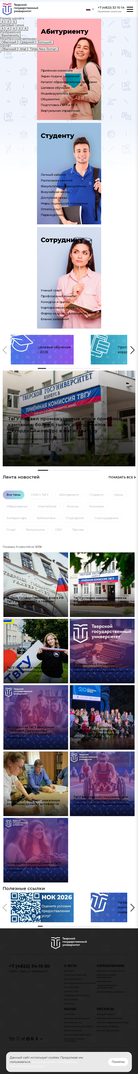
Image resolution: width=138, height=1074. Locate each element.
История (68, 971)
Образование (16, 506)
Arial (23, 49)
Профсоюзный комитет (59, 296)
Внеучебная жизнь (55, 192)
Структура (69, 1014)
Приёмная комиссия (56, 70)
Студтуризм (75, 518)
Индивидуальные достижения (64, 93)
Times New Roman (43, 49)
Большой (45, 42)
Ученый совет (51, 290)
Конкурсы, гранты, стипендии (74, 1040)
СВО (58, 529)
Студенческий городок (76, 995)
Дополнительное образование (106, 976)
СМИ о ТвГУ (40, 494)
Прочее (78, 529)
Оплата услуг (51, 209)
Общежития (50, 99)
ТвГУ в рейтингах (73, 979)
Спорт (11, 529)
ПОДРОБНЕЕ (18, 458)
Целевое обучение (55, 88)
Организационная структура (80, 983)
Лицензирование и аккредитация (107, 986)
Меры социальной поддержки (64, 203)
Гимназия (96, 506)
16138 (38, 546)
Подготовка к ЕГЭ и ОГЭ (59, 105)
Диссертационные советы (78, 1026)
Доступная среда (54, 197)
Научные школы (73, 1022)
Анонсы (73, 506)
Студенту (96, 494)
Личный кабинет (53, 174)
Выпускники (35, 529)
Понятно (118, 1062)
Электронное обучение (110, 1018)
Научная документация (77, 1035)
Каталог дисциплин (108, 1031)
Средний (27, 42)
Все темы (13, 494)
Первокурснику (53, 215)
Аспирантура (16, 518)
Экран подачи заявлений (60, 76)
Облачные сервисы (107, 1026)
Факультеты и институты (110, 971)
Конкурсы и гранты (55, 302)
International (47, 506)
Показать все (121, 477)
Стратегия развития (75, 975)
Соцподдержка (106, 518)
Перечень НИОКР (73, 1031)
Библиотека (46, 518)
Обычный (8, 42)
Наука (118, 494)
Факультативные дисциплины (63, 186)
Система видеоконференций (113, 1022)
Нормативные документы (111, 992)
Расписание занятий (57, 180)
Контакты (69, 1004)
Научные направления (77, 1018)
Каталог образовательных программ (69, 82)
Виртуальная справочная (60, 110)
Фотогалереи (71, 999)
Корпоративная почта (57, 307)
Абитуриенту (69, 494)
